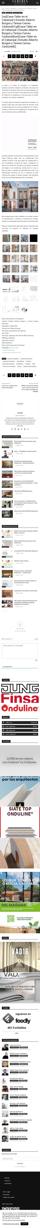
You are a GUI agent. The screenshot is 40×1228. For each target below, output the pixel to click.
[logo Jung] (20, 688)
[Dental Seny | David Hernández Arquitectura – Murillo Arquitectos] (7, 464)
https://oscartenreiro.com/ (15, 1099)
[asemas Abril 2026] (20, 791)
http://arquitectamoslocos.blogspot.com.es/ (19, 1066)
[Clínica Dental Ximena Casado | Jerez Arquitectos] (7, 444)
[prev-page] (3, 521)
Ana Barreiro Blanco (16, 1078)
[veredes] (3, 51)
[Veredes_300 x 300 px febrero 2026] (20, 887)
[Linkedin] (27, 56)
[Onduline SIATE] (20, 822)
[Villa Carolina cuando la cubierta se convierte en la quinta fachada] (7, 474)
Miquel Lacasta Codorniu (18, 1053)
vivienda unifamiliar (17, 12)
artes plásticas (20, 361)
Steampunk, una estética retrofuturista (25, 590)
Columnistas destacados (10, 1040)
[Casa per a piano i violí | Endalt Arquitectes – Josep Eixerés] (7, 574)
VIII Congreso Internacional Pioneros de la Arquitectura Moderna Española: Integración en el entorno (25, 602)
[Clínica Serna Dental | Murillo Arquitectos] (7, 514)
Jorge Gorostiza (15, 1045)
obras (7, 8)
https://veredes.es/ (20, 415)
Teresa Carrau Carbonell (9, 366)
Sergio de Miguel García (18, 1136)
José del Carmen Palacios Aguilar (21, 1120)
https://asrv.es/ (13, 1107)
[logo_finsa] (20, 698)
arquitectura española (13, 358)
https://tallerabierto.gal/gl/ (15, 1082)
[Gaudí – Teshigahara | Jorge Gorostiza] (7, 454)
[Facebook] (9, 56)
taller (33, 364)
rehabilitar (28, 364)
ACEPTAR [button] (24, 1223)
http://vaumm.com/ (14, 1090)
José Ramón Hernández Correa (20, 1062)
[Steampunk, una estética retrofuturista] (7, 593)
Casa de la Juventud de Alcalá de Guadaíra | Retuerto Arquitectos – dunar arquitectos (26, 482)
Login (36, 639)
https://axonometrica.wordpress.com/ (18, 1057)
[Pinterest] (18, 56)
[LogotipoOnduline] (20, 708)
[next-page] (6, 521)
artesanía (28, 361)
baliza (3, 507)
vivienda (19, 366)
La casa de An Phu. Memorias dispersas (25, 551)
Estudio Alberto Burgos (8, 364)
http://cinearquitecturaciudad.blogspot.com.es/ (20, 1049)
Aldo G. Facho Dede (16, 1128)
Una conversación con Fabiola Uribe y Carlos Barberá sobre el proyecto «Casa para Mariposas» (25, 502)
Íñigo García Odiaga (16, 1087)
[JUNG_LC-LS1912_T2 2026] (20, 760)
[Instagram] (15, 428)
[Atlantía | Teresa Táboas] (7, 564)
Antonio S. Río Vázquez (17, 1103)
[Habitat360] (20, 853)
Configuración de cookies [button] (11, 1224)
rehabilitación (19, 364)
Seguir (35, 726)
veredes (8, 51)
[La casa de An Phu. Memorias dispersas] (7, 554)
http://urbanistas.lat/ (14, 1132)
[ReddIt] (31, 56)
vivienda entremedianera (29, 366)
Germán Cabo (13, 348)
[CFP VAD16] (20, 957)
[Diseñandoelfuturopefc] (20, 918)
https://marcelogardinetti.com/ (16, 1115)
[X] (14, 56)
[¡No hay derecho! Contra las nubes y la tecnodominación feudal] (7, 584)
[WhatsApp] (22, 56)
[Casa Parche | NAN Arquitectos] (7, 494)
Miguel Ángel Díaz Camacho (19, 1070)
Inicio (3, 8)
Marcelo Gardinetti (16, 1111)
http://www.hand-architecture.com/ (17, 1140)
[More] (35, 56)
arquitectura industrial (26, 358)
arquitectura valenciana (9, 361)
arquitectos (5, 457)
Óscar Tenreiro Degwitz (18, 1095)
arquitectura (13, 8)
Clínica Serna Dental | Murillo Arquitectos (26, 511)
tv (2, 537)
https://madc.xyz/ (14, 1074)
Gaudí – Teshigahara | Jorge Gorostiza (25, 451)
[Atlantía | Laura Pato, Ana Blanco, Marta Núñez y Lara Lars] (7, 534)
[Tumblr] (25, 428)
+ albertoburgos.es (8, 350)
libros (3, 556)
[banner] (20, 988)
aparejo (4, 477)
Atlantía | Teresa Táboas (21, 561)
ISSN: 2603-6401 (7, 1204)
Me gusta (34, 722)
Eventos (5, 938)
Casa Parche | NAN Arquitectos (23, 491)
